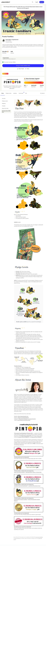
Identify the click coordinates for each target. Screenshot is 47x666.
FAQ (26, 93)
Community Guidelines (39, 537)
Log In (36, 2)
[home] (5, 2)
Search (43, 93)
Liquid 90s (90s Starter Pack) (34, 485)
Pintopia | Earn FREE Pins (6, 111)
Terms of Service (17, 538)
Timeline (3, 105)
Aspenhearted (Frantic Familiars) (20, 499)
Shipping (4, 103)
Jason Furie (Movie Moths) (19, 472)
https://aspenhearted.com (23, 416)
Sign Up (41, 2)
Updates (15, 93)
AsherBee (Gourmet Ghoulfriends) (20, 485)
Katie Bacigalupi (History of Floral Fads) (33, 472)
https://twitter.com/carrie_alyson (23, 420)
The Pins (3, 98)
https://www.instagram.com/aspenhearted (27, 418)
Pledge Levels (8, 93)
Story (2, 93)
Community (21, 93)
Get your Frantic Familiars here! (23, 65)
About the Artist (5, 108)
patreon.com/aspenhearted (23, 417)
